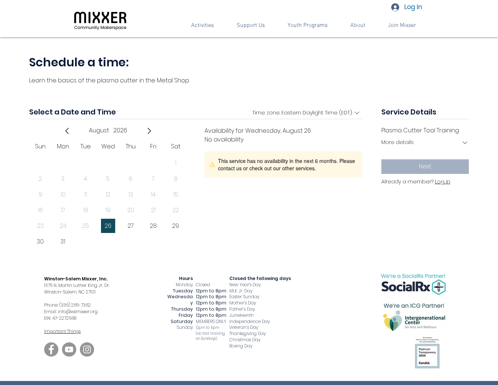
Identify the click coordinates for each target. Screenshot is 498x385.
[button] (250, 26)
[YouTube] (69, 349)
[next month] (149, 131)
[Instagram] (87, 349)
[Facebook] (51, 349)
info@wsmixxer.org (78, 311)
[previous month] (67, 131)
